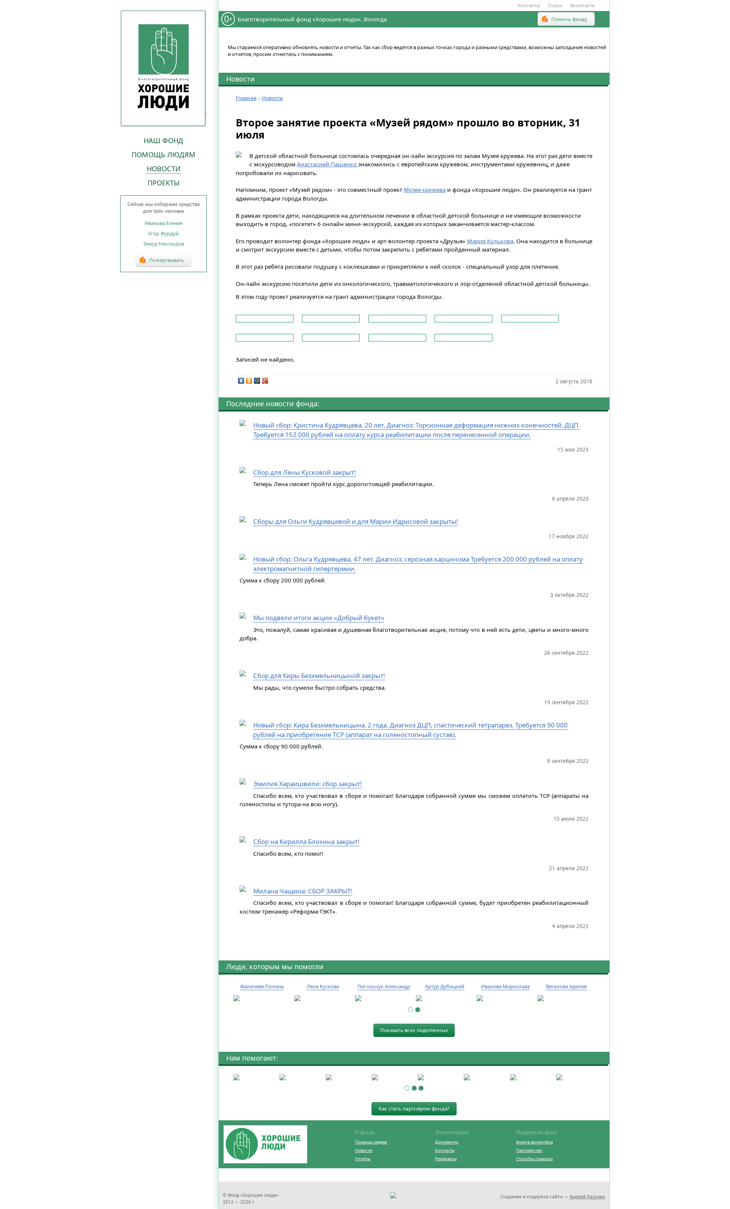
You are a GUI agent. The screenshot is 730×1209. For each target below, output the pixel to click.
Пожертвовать (166, 260)
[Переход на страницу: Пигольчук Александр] (383, 998)
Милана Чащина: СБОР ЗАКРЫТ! (302, 891)
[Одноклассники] (249, 381)
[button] (410, 1009)
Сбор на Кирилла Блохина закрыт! (306, 841)
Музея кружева (425, 189)
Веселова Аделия (566, 986)
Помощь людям (163, 154)
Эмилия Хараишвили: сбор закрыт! (307, 783)
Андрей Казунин (587, 1196)
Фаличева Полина (262, 986)
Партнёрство (529, 1150)
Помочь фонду (569, 19)
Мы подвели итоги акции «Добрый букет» (318, 617)
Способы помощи (534, 1158)
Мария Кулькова (490, 241)
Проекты (164, 182)
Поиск (555, 5)
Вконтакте (582, 5)
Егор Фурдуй (163, 233)
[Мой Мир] (257, 381)
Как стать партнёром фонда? (414, 1108)
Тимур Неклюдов (163, 243)
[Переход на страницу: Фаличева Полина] (261, 998)
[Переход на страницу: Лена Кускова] (322, 998)
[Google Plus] (265, 381)
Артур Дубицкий (444, 986)
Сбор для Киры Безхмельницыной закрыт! (319, 675)
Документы (446, 1142)
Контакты (528, 5)
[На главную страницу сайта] (163, 68)
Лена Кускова (323, 986)
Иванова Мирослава (505, 986)
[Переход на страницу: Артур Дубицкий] (444, 998)
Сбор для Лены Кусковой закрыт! (304, 472)
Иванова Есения (163, 223)
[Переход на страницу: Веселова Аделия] (566, 998)
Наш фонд (163, 140)
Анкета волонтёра (534, 1142)
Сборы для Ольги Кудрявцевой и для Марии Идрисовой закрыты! (355, 521)
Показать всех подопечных (414, 1030)
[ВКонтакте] (241, 381)
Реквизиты (446, 1158)
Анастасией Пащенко (327, 164)
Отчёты (362, 1158)
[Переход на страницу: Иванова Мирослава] (505, 998)
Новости (164, 168)
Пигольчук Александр (383, 986)
